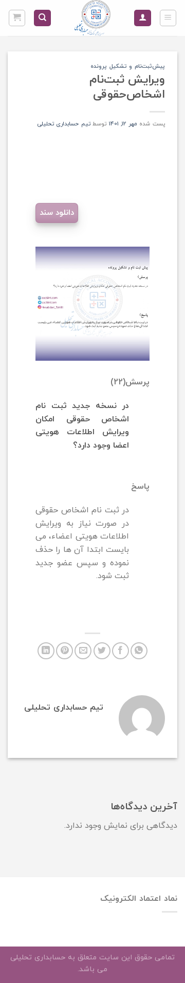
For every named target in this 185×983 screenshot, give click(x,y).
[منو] (168, 18)
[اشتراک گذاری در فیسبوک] (120, 650)
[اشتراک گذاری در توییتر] (102, 650)
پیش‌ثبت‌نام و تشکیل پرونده (127, 66)
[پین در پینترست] (64, 650)
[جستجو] (42, 18)
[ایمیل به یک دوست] (83, 650)
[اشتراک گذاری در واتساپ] (139, 650)
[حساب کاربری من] (142, 18)
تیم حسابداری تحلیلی (64, 124)
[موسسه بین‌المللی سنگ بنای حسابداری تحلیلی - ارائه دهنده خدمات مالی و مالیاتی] (93, 18)
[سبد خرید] (17, 18)
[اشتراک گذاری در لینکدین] (46, 650)
